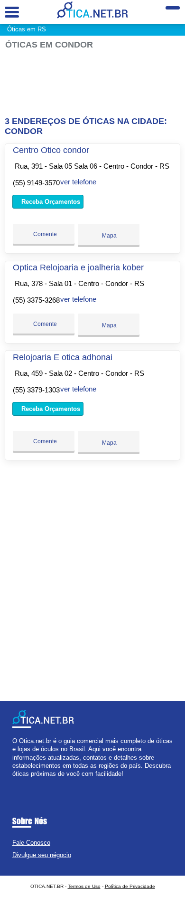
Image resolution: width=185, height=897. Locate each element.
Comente (44, 234)
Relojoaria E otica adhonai (62, 357)
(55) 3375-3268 (36, 300)
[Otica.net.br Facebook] (14, 781)
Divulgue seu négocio (41, 855)
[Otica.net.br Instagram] (23, 781)
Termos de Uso (84, 886)
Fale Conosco (31, 842)
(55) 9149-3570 (36, 183)
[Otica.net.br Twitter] (19, 781)
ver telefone (78, 182)
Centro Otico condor (51, 150)
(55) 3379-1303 (36, 390)
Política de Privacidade (130, 886)
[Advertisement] (93, 83)
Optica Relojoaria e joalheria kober (78, 267)
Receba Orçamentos (49, 201)
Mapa (109, 235)
